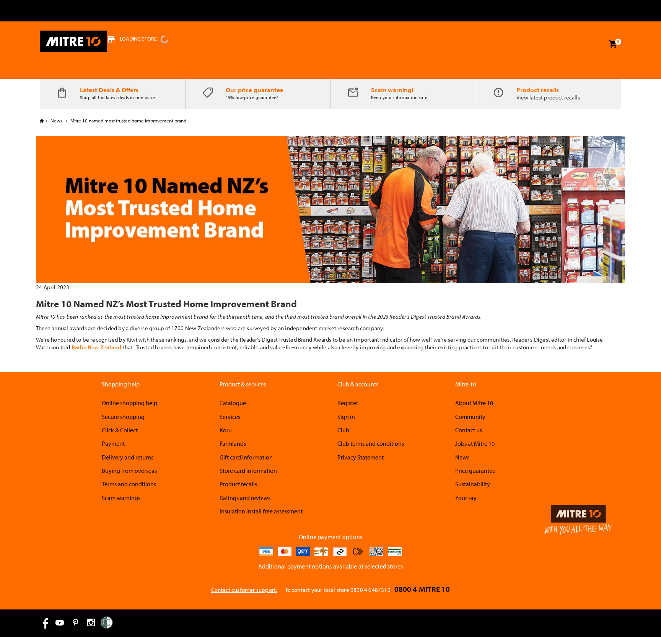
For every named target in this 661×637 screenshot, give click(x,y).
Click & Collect (120, 430)
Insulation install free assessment (261, 511)
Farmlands (233, 443)
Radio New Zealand (96, 347)
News (56, 120)
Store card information (248, 470)
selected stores (384, 566)
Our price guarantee (254, 90)
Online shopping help (129, 403)
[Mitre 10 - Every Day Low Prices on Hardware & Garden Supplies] (73, 41)
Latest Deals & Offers (109, 90)
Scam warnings (121, 498)
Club (343, 430)
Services (230, 416)
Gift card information (246, 457)
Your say (466, 498)
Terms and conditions (129, 484)
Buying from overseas (129, 470)
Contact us (468, 430)
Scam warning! (392, 90)
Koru (226, 430)
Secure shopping (123, 416)
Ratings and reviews (245, 498)
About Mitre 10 (474, 403)
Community (470, 416)
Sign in (346, 416)
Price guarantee (475, 470)
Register (347, 403)
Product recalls (537, 90)
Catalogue (233, 403)
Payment (113, 443)
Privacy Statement (360, 457)
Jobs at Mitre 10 (475, 443)
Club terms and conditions (370, 443)
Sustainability (472, 484)
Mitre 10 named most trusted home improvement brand (127, 120)
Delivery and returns (127, 457)
